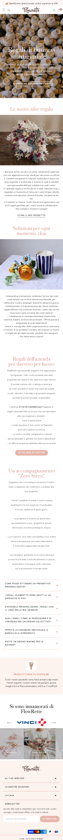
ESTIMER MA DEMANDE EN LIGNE (31, 84)
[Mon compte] (54, 10)
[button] (8, 10)
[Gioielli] (12, 743)
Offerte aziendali (43, 71)
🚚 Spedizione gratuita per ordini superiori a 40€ (31, 4)
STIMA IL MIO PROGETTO (31, 215)
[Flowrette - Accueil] (31, 10)
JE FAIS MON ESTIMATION (31, 453)
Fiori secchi (39, 753)
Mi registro (50, 819)
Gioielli (12, 753)
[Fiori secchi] (39, 743)
